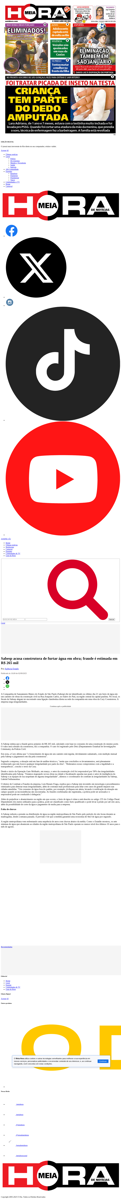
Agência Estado (12, 669)
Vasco (12, 180)
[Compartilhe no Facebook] (7, 679)
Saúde (12, 165)
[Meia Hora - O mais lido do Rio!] (60, 222)
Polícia (12, 159)
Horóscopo (10, 547)
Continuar (103, 1061)
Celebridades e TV (13, 182)
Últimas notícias (12, 154)
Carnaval (9, 186)
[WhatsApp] (7, 687)
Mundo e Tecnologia (18, 163)
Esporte (8, 985)
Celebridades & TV (13, 553)
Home (8, 184)
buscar (111, 619)
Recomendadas (6, 947)
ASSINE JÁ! (6, 539)
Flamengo (14, 176)
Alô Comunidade (12, 169)
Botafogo (13, 174)
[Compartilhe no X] (7, 683)
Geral (8, 157)
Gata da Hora (11, 556)
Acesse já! (5, 150)
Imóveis (13, 167)
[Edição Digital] (60, 137)
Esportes (9, 171)
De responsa (15, 161)
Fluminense (14, 178)
